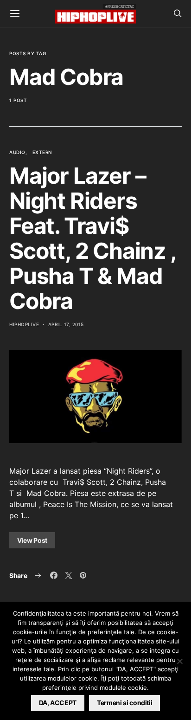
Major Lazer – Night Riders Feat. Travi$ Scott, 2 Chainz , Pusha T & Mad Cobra (92, 238)
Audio (17, 152)
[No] (179, 661)
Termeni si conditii (124, 703)
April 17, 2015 (66, 324)
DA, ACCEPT (58, 703)
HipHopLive (24, 324)
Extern (42, 152)
